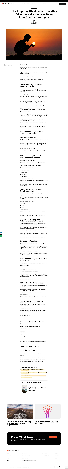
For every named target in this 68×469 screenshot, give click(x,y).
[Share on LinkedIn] (1, 232)
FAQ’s (8, 458)
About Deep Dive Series (26, 455)
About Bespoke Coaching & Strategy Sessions (29, 460)
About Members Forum (25, 458)
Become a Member (62, 3)
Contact (8, 460)
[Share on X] (1, 234)
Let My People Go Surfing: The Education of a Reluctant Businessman (37, 389)
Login (56, 458)
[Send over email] (1, 236)
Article (36, 8)
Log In (56, 3)
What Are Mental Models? (45, 455)
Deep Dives (56, 455)
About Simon (9, 455)
